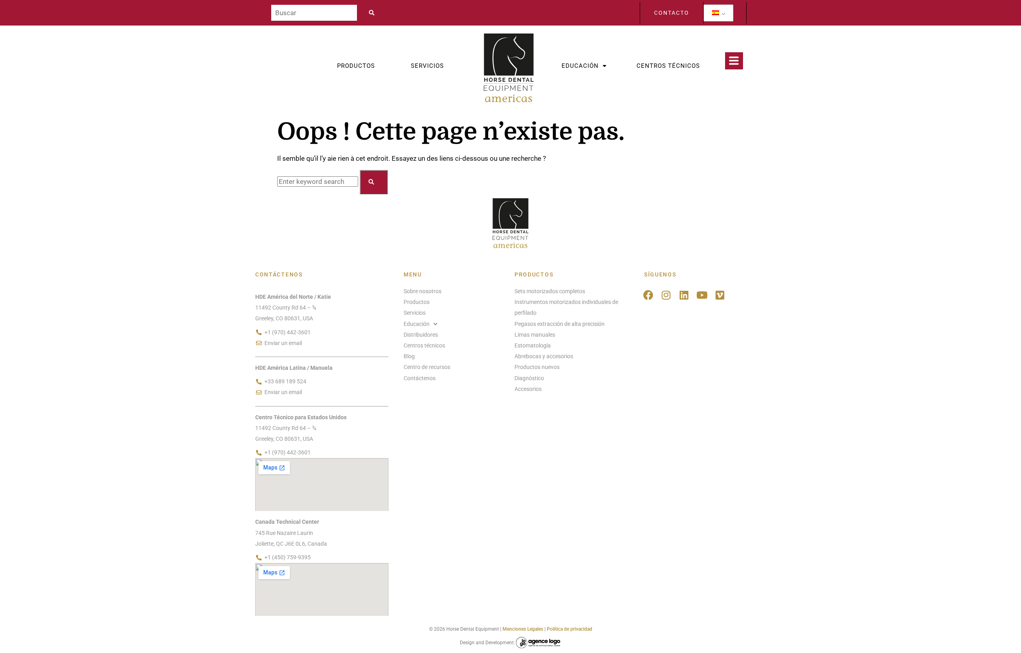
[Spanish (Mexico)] (715, 13)
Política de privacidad (569, 629)
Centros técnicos (668, 65)
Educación (580, 65)
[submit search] (374, 13)
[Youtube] (702, 295)
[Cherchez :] (318, 181)
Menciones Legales (523, 629)
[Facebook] (648, 295)
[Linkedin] (684, 295)
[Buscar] (314, 13)
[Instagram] (666, 295)
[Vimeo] (720, 295)
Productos (356, 65)
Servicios (427, 65)
